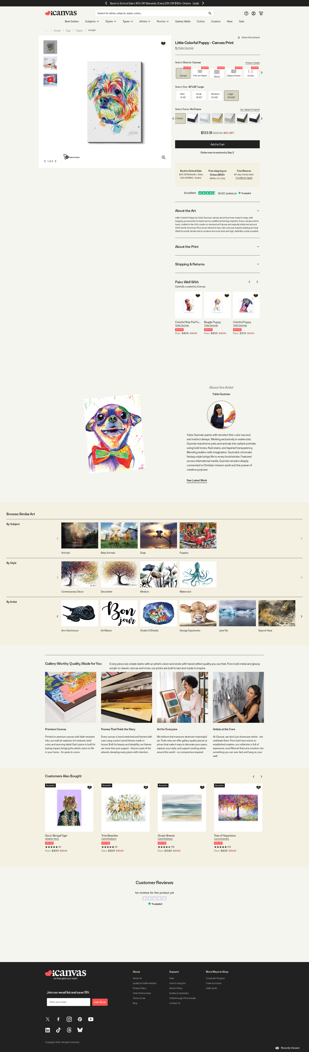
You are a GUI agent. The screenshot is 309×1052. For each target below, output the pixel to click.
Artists (143, 21)
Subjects (90, 21)
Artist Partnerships (142, 993)
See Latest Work (197, 480)
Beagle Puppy (212, 322)
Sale (241, 21)
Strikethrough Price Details (182, 998)
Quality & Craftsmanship (144, 983)
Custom (215, 21)
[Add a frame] (71, 157)
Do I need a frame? (250, 109)
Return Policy (175, 988)
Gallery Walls (183, 21)
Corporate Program (215, 978)
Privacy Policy (139, 988)
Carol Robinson (108, 839)
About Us (137, 978)
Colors (201, 21)
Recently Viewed (290, 1047)
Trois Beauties (109, 835)
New (229, 21)
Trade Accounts (213, 983)
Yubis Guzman (182, 325)
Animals (57, 30)
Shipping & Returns (190, 264)
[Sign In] (253, 13)
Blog (135, 1003)
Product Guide (253, 63)
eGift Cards (211, 988)
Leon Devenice (221, 839)
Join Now (100, 1002)
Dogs (68, 30)
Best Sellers (72, 21)
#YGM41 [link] (92, 30)
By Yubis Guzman (184, 47)
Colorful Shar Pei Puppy (188, 322)
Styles (109, 21)
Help (171, 978)
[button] (183, 73)
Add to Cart (218, 144)
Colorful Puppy (242, 322)
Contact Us (174, 1003)
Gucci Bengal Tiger (56, 835)
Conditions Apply (244, 178)
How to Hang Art (177, 983)
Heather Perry (52, 839)
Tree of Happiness (225, 835)
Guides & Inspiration (179, 993)
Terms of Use (139, 998)
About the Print (186, 247)
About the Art (185, 211)
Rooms (161, 21)
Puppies (79, 30)
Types (126, 21)
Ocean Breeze (166, 835)
